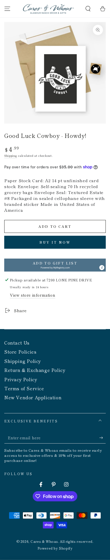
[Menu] (7, 9)
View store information (32, 295)
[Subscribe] (102, 438)
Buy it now (55, 242)
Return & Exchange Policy (34, 370)
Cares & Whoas (44, 541)
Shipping (10, 155)
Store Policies (20, 351)
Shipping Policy (22, 361)
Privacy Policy (20, 379)
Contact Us (17, 342)
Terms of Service (24, 388)
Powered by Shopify (55, 548)
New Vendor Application (32, 397)
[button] (88, 9)
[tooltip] (101, 267)
